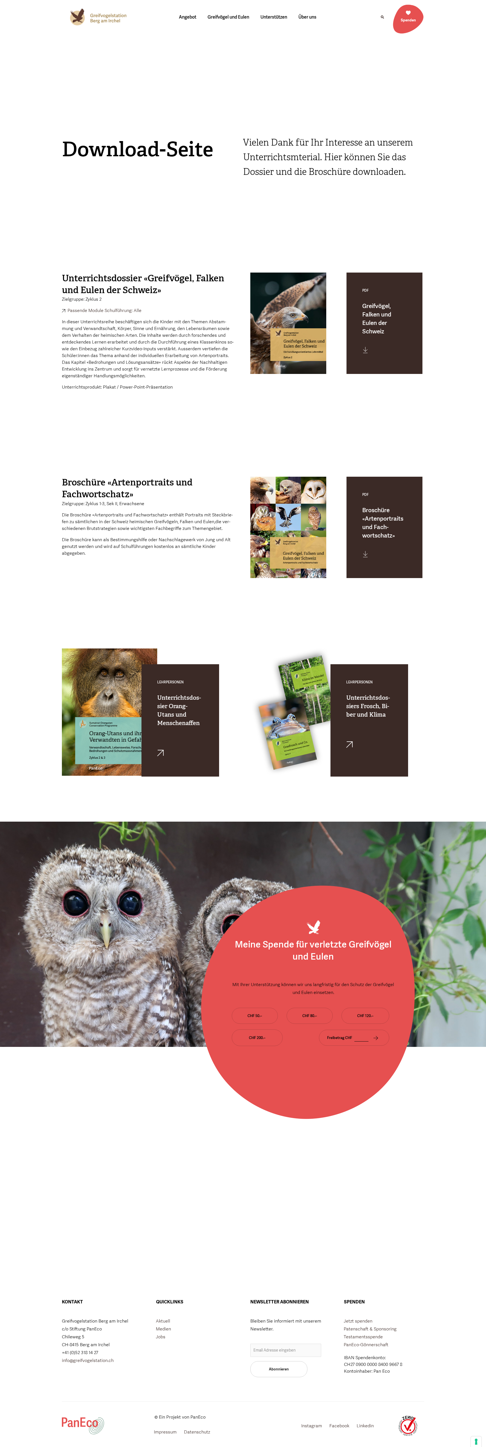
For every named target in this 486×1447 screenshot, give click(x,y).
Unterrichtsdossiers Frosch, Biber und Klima (368, 706)
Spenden (408, 20)
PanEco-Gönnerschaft (366, 1345)
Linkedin (365, 1426)
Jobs (160, 1337)
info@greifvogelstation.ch (88, 1360)
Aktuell (163, 1321)
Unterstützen (273, 17)
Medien (163, 1329)
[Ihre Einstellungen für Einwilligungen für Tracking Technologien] (476, 1441)
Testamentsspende (363, 1337)
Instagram (311, 1426)
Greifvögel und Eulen (228, 17)
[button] (382, 17)
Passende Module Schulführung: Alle (104, 310)
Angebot (187, 17)
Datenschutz (197, 1432)
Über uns (307, 17)
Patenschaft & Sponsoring (370, 1329)
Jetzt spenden (358, 1321)
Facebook (339, 1426)
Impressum (165, 1432)
